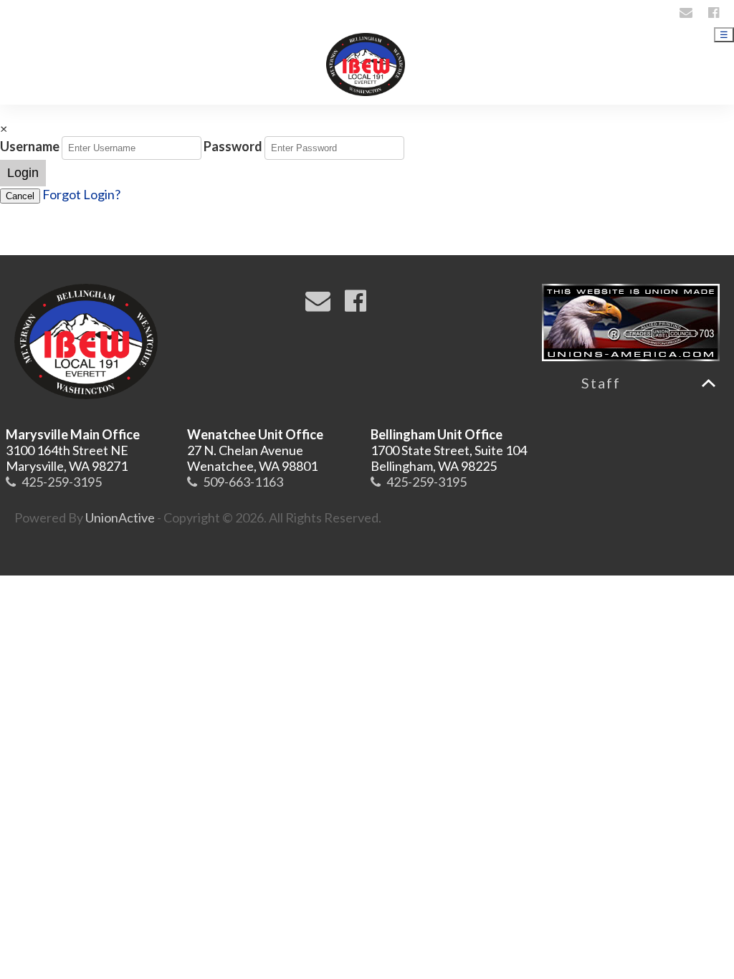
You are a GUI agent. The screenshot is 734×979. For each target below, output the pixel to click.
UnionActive (120, 517)
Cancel (20, 196)
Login (23, 173)
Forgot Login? (81, 194)
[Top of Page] (709, 383)
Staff (601, 382)
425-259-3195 (62, 482)
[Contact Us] (688, 12)
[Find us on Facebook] (715, 12)
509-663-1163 (243, 482)
